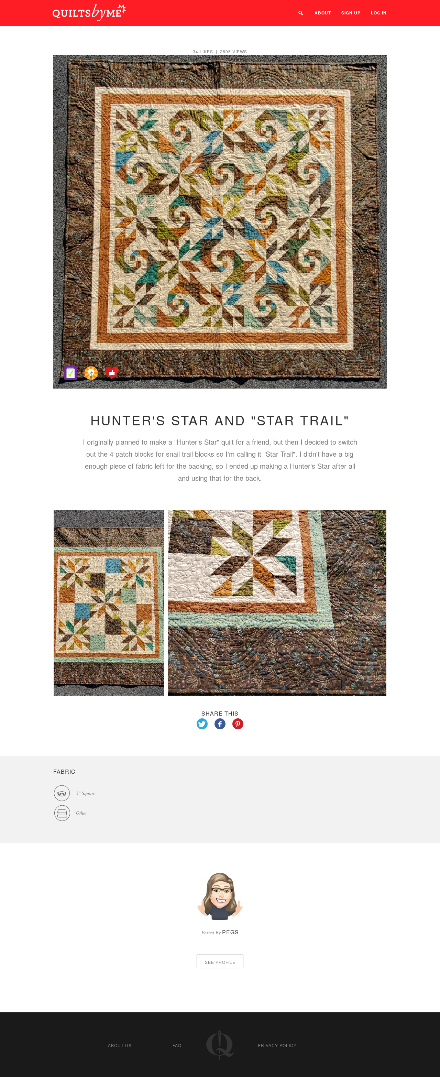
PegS (230, 932)
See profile (220, 962)
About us (120, 1045)
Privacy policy (277, 1045)
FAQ (177, 1045)
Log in (379, 13)
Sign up (351, 13)
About (323, 13)
